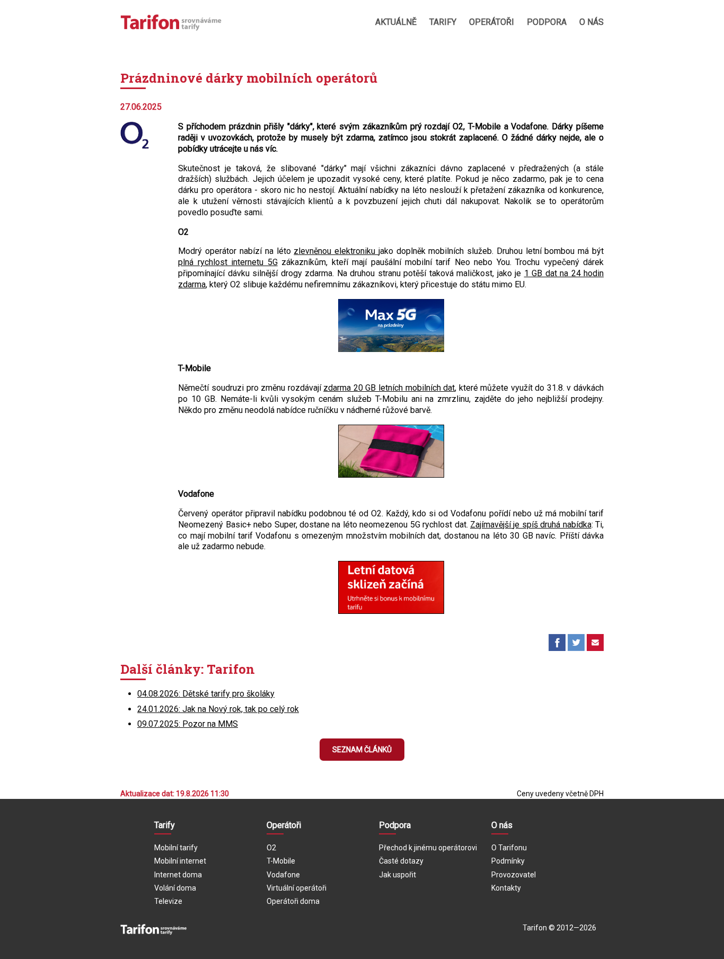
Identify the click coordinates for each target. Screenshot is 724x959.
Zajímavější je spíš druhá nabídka (530, 525)
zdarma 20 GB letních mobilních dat (389, 388)
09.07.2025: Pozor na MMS (187, 724)
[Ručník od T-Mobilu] (391, 475)
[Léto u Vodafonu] (391, 611)
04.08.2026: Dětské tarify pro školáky (206, 694)
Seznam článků (362, 749)
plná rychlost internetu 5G (227, 262)
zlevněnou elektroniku (336, 251)
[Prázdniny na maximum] (391, 349)
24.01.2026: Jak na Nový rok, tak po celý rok (218, 709)
